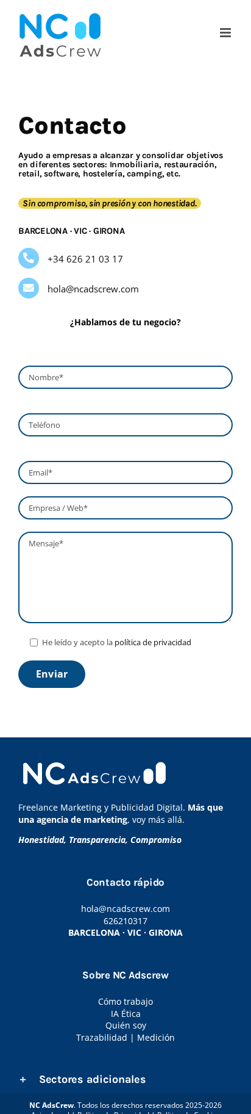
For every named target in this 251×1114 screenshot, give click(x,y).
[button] (125, 1079)
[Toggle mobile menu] (226, 32)
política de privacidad (153, 642)
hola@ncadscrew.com (93, 289)
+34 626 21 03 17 (85, 259)
